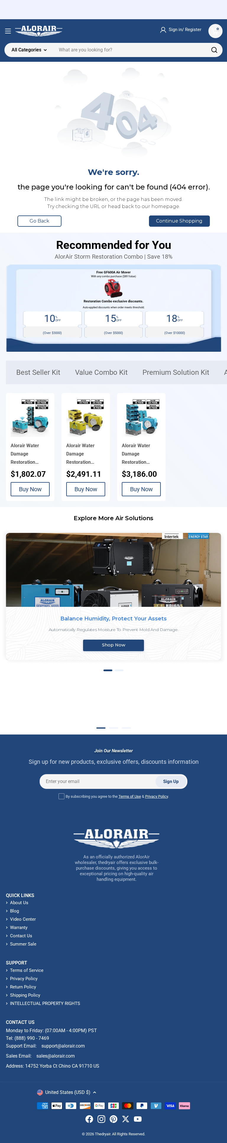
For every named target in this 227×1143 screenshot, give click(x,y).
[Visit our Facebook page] (89, 1120)
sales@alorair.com (55, 1056)
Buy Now (30, 489)
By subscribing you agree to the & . (117, 796)
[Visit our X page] (125, 1120)
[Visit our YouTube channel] (138, 1120)
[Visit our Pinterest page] (113, 1120)
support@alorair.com (63, 1046)
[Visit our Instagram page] (101, 1120)
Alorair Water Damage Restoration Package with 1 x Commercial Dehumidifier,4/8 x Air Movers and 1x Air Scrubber (30, 454)
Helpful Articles (47, 706)
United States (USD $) (67, 1092)
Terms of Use (130, 796)
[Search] (214, 49)
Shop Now (113, 645)
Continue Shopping (179, 221)
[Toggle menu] (8, 31)
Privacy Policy (156, 796)
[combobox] (113, 50)
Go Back (39, 221)
